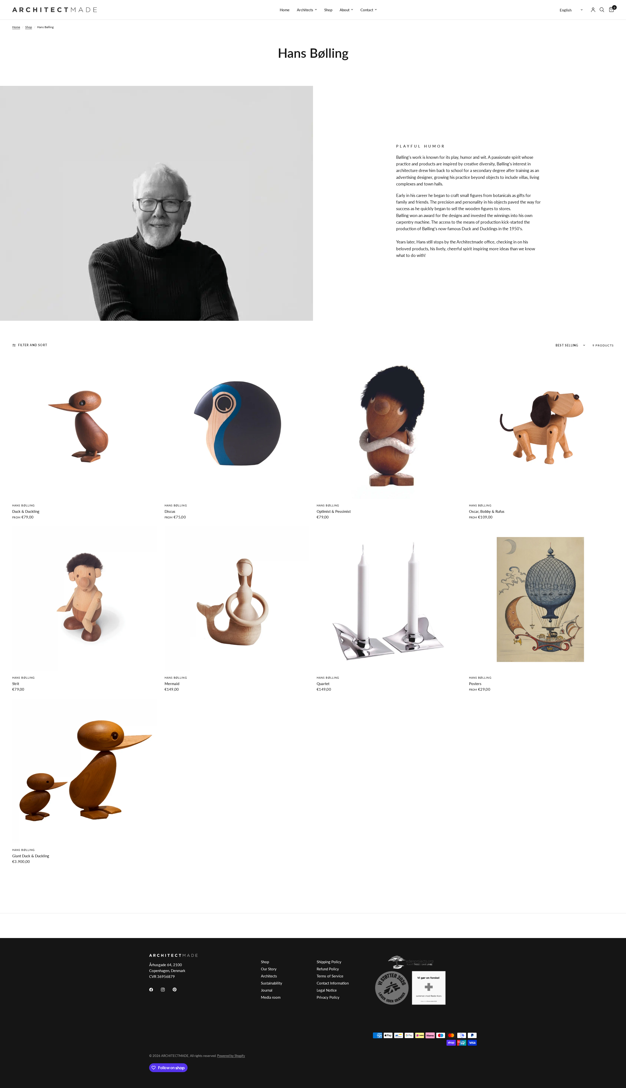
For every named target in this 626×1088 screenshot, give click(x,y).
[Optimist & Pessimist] (389, 426)
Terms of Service (330, 976)
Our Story (269, 969)
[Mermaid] (237, 598)
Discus (170, 511)
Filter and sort (32, 345)
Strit (15, 683)
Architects (305, 10)
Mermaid (172, 683)
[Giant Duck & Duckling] (84, 771)
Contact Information (333, 983)
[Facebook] (154, 989)
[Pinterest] (178, 989)
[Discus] (237, 426)
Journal (266, 990)
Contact (366, 10)
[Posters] (541, 598)
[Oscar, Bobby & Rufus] (541, 426)
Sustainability (271, 983)
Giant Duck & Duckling (30, 856)
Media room (270, 997)
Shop (328, 10)
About (344, 10)
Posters (475, 683)
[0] (610, 10)
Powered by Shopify (231, 1056)
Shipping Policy (329, 962)
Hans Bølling (23, 505)
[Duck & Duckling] (84, 426)
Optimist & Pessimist (334, 511)
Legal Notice (327, 990)
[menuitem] (284, 9)
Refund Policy (328, 969)
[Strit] (84, 598)
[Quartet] (389, 598)
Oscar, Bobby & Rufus (486, 511)
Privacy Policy (328, 997)
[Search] (602, 10)
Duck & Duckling (25, 511)
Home (285, 10)
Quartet (323, 683)
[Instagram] (166, 989)
